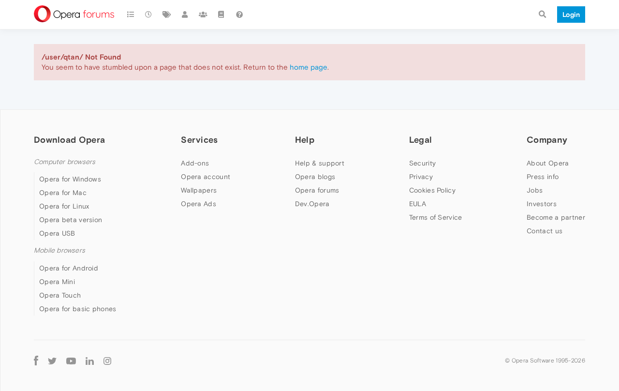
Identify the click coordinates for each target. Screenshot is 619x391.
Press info (543, 176)
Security (422, 163)
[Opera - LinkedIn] (90, 360)
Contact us (544, 231)
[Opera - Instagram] (107, 360)
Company (547, 140)
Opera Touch (60, 295)
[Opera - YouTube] (71, 360)
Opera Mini (57, 282)
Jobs (535, 190)
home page (308, 67)
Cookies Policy (432, 190)
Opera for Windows (70, 179)
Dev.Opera (312, 204)
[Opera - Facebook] (36, 361)
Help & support (319, 163)
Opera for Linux (64, 206)
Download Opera (69, 140)
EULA (417, 204)
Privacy (421, 176)
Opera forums (317, 190)
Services (199, 140)
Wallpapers (199, 190)
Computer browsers (64, 162)
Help (304, 140)
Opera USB (57, 233)
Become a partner (556, 217)
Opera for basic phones (78, 309)
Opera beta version (70, 220)
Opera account (205, 176)
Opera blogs (315, 176)
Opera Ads (198, 204)
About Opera (548, 163)
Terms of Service (435, 217)
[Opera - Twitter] (52, 360)
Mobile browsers (59, 250)
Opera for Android (68, 268)
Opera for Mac (63, 192)
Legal (420, 140)
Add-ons (195, 163)
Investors (542, 204)
